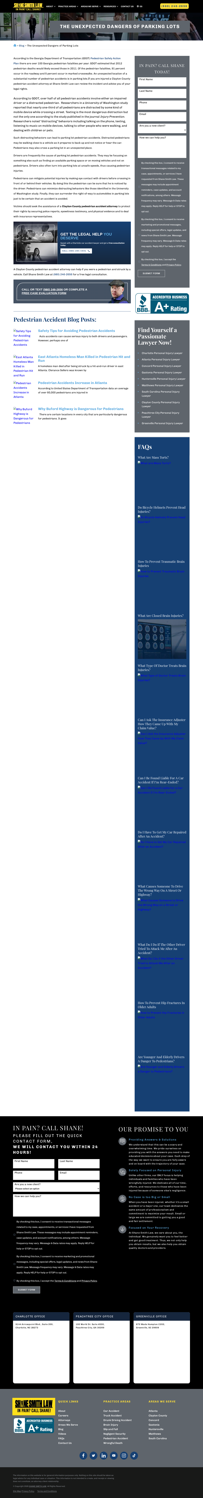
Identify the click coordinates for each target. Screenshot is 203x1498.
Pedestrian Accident (115, 1438)
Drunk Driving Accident (117, 1420)
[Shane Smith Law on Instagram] (124, 1456)
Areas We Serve (89, 6)
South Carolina (158, 1438)
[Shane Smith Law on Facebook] (83, 1456)
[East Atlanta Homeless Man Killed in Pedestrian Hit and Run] (24, 366)
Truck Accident (112, 1415)
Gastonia (154, 1424)
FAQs (61, 1438)
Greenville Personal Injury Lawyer (162, 423)
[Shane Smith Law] (28, 6)
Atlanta (153, 1410)
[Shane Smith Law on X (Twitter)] (93, 1456)
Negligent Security (114, 1433)
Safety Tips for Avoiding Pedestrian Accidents (76, 331)
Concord (154, 1420)
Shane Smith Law (37, 1486)
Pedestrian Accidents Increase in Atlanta (72, 383)
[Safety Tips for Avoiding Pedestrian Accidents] (24, 340)
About (49, 6)
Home (14, 45)
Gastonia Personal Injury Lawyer (162, 372)
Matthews (155, 1433)
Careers (63, 1415)
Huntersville (156, 1429)
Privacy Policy (173, 265)
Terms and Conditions (47, 1491)
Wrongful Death (113, 1443)
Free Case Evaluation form (44, 293)
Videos (62, 1433)
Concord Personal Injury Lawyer (161, 365)
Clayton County (158, 1415)
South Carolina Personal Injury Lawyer (161, 393)
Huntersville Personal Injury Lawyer (164, 378)
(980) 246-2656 (174, 6)
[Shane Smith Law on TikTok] (134, 1456)
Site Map (17, 1491)
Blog (21, 45)
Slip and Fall (110, 1429)
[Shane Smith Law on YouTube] (114, 1456)
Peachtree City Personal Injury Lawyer (160, 414)
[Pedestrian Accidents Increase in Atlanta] (24, 392)
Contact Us (127, 6)
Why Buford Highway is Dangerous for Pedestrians (81, 409)
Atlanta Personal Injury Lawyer (161, 359)
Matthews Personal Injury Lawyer (162, 385)
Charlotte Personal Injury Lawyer (162, 353)
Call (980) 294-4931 (74, 251)
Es (141, 6)
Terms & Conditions (151, 265)
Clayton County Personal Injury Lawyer (161, 404)
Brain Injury (110, 1424)
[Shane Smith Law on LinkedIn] (104, 1456)
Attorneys (64, 1420)
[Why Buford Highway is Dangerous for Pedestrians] (24, 418)
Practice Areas (67, 6)
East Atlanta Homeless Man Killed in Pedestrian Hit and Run (84, 359)
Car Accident (111, 1410)
